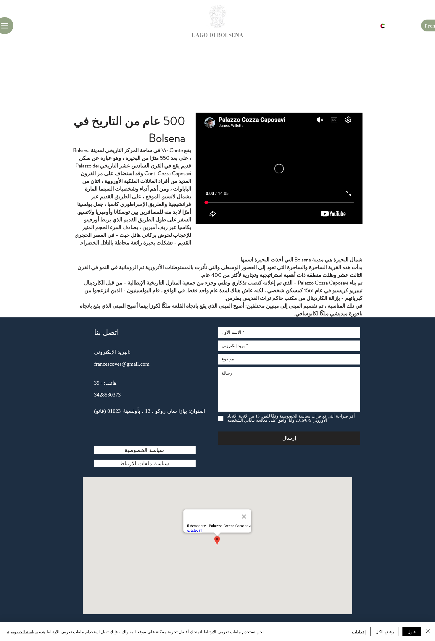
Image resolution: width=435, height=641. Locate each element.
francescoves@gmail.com (121, 364)
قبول (411, 631)
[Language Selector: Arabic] (379, 25)
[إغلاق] (427, 631)
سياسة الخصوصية (22, 631)
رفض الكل (385, 631)
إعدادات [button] (359, 631)
